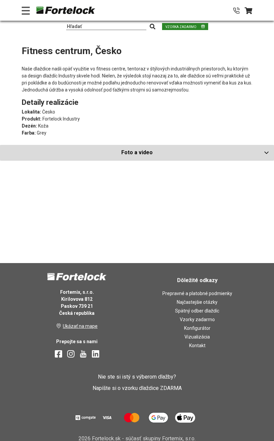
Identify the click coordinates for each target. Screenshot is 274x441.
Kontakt (197, 345)
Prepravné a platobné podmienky (197, 293)
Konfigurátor (197, 328)
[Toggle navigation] (26, 10)
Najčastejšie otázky (197, 302)
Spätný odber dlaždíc (197, 310)
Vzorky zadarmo (197, 319)
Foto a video (137, 152)
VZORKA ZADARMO (180, 27)
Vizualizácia (197, 337)
